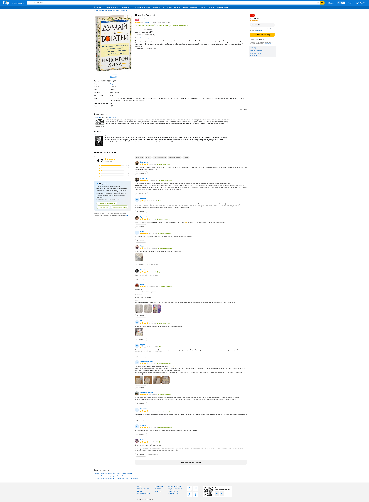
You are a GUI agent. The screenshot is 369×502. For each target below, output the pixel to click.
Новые (148, 157)
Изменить (259, 30)
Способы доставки (256, 50)
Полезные (139, 157)
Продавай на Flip (126, 7)
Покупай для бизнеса (142, 7)
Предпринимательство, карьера (127, 478)
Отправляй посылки (111, 7)
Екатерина (144, 162)
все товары (112, 117)
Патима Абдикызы (146, 392)
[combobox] (173, 3)
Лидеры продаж (222, 7)
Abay (142, 246)
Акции (203, 7)
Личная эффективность (120, 10)
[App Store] (222, 493)
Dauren (142, 270)
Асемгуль (143, 178)
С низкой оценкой (174, 157)
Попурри (113, 84)
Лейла (142, 440)
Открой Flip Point (158, 7)
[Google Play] (217, 493)
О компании (159, 486)
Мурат (142, 345)
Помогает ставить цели (179, 25)
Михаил (143, 198)
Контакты (253, 55)
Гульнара (143, 409)
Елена (142, 231)
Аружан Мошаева (146, 361)
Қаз (339, 2)
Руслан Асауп (145, 217)
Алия (142, 284)
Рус (343, 2)
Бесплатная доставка (190, 7)
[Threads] (195, 494)
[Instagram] (195, 488)
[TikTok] (189, 494)
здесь (126, 215)
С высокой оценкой (160, 157)
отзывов (148, 22)
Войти (329, 2)
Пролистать (113, 76)
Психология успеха (146, 38)
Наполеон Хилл (140, 18)
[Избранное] (350, 3)
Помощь (140, 486)
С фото (186, 157)
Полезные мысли (163, 25)
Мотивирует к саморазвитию (146, 25)
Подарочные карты (173, 7)
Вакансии (158, 491)
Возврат (140, 491)
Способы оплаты (255, 53)
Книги (96, 10)
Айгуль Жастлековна (148, 321)
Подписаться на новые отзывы (161, 22)
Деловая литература (105, 10)
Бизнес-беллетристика (124, 476)
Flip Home (211, 7)
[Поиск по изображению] (318, 2)
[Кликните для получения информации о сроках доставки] (270, 28)
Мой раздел (331, 3)
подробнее (268, 43)
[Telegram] (189, 488)
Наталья (143, 425)
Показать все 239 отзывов (191, 462)
